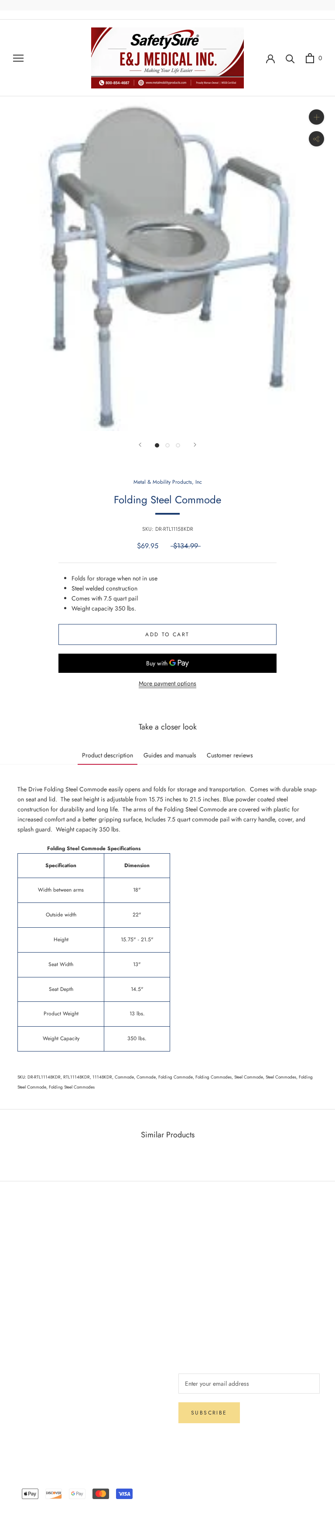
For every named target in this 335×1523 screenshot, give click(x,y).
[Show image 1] (157, 445)
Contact (188, 1254)
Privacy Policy (33, 1283)
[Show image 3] (178, 445)
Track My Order (35, 1297)
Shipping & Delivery (41, 1254)
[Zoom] (316, 117)
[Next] (195, 445)
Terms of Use (195, 1268)
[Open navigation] (18, 57)
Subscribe (209, 1413)
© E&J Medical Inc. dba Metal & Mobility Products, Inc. (167, 1481)
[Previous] (140, 445)
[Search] (290, 58)
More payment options (167, 683)
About (186, 1239)
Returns (24, 1268)
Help (21, 1239)
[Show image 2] (167, 445)
